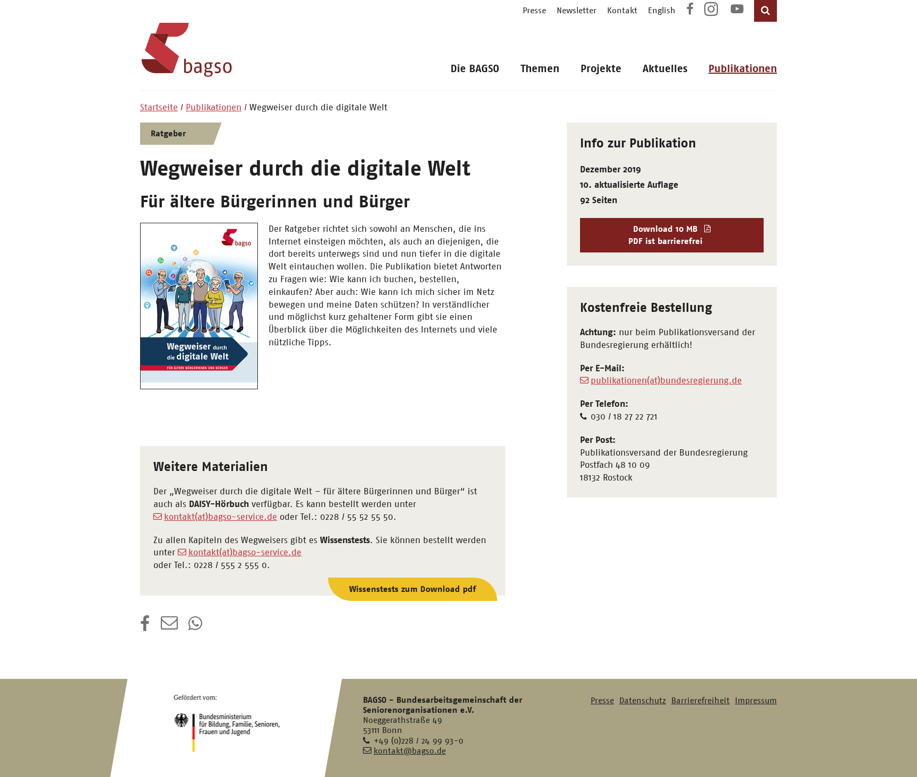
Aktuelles (665, 69)
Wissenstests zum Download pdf (412, 589)
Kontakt (622, 10)
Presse (534, 10)
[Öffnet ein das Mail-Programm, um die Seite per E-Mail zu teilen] (169, 627)
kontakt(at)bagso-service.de (220, 516)
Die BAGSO (475, 69)
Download (665, 235)
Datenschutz (642, 700)
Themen (540, 69)
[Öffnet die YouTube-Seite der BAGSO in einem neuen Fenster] (737, 10)
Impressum (756, 700)
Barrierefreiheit (700, 700)
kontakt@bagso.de (410, 751)
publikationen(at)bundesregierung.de (666, 380)
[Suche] (765, 11)
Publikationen (742, 69)
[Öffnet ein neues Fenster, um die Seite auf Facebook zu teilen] (145, 627)
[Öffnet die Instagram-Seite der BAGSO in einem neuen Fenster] (712, 13)
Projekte (601, 69)
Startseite (159, 107)
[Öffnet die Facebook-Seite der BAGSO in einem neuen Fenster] (690, 10)
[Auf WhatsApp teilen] (196, 627)
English (662, 10)
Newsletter (576, 10)
